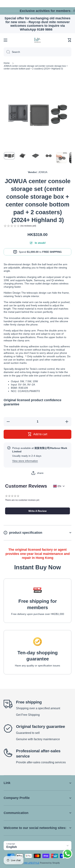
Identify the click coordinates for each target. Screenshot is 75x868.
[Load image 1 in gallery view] (9, 155)
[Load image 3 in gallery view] (35, 155)
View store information (25, 460)
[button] (69, 40)
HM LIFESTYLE (31, 863)
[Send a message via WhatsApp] (67, 854)
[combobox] (37, 51)
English (11, 846)
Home (7, 63)
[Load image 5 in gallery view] (61, 157)
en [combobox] (59, 486)
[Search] (7, 51)
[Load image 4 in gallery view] (48, 155)
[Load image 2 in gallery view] (22, 155)
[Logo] (37, 40)
